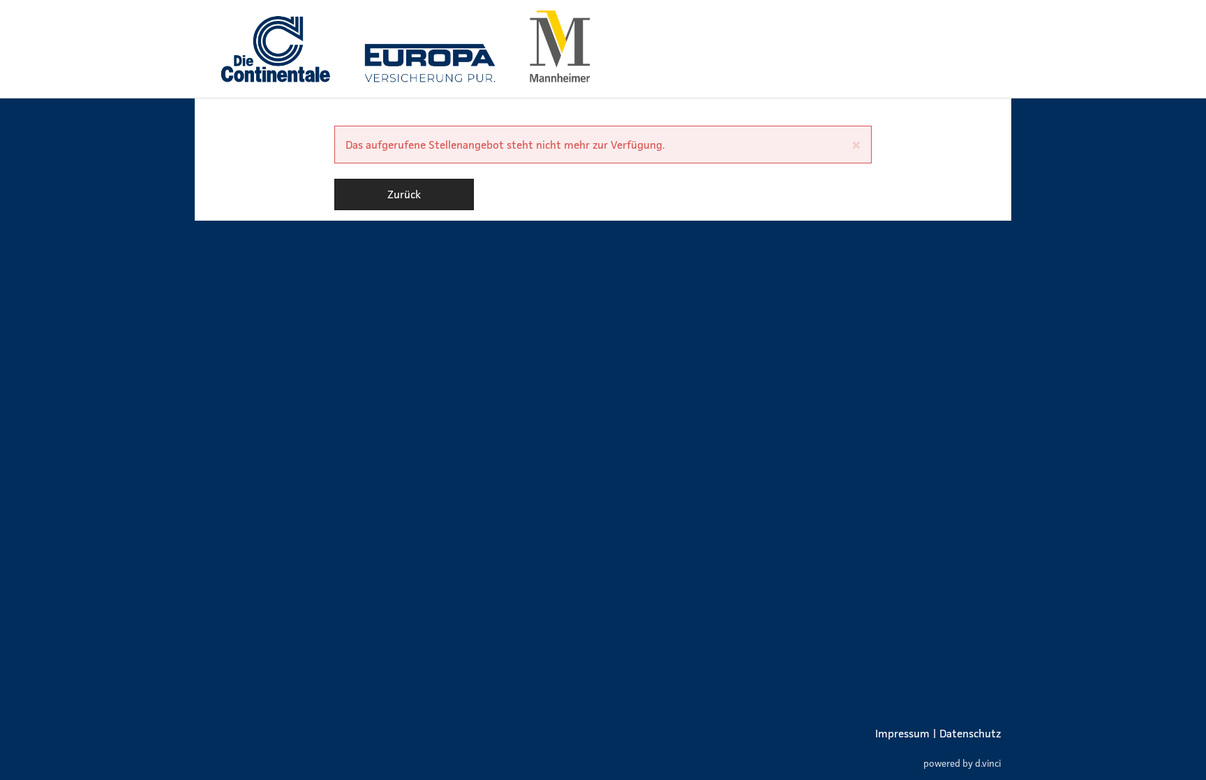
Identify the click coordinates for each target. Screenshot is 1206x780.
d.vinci (988, 763)
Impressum (902, 733)
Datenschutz (970, 733)
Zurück (404, 194)
